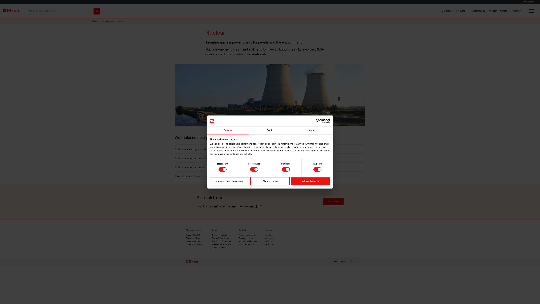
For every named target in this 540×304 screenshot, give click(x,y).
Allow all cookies (310, 181)
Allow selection (270, 181)
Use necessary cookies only (229, 181)
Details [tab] (270, 130)
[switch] (254, 169)
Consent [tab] (228, 130)
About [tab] (312, 130)
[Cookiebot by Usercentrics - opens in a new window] (318, 121)
